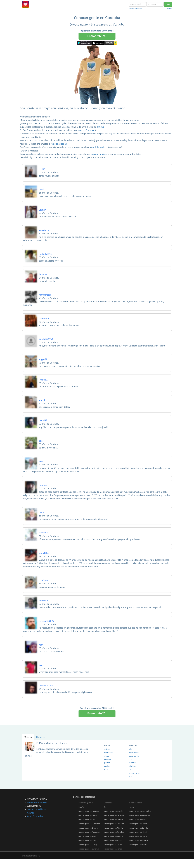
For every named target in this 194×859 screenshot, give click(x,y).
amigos (100, 127)
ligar (130, 777)
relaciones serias (59, 144)
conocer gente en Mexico (138, 845)
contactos (132, 763)
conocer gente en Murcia (138, 820)
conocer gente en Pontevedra (89, 832)
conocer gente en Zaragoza (89, 811)
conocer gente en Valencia (113, 836)
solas (106, 770)
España (81, 807)
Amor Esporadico (35, 816)
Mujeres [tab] (28, 737)
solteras (107, 749)
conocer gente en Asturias (138, 841)
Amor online (108, 803)
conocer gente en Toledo (88, 816)
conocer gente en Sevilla (87, 836)
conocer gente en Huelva (138, 836)
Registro (169, 9)
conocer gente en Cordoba (138, 828)
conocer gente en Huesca (113, 841)
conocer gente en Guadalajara (140, 811)
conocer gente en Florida (113, 849)
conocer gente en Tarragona (139, 816)
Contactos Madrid (135, 803)
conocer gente (134, 773)
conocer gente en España (113, 845)
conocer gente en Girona (138, 824)
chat (130, 770)
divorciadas (108, 753)
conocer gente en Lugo (87, 820)
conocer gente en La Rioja (113, 820)
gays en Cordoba (86, 130)
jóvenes (107, 763)
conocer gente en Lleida (87, 841)
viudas (106, 756)
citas (130, 759)
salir (130, 749)
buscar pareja (134, 756)
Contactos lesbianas (36, 809)
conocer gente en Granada (88, 828)
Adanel (30, 813)
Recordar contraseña (135, 9)
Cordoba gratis (98, 147)
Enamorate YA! (97, 36)
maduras (107, 759)
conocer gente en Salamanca (89, 824)
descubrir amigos (99, 154)
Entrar (168, 4)
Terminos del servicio (37, 803)
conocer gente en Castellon (114, 816)
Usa (105, 807)
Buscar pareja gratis (86, 803)
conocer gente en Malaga (88, 845)
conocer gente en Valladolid (114, 824)
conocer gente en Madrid (138, 832)
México (131, 807)
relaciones (132, 766)
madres (107, 766)
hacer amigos (134, 753)
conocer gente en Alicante (113, 828)
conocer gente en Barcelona (114, 832)
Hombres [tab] (40, 737)
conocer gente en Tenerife (113, 811)
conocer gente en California (89, 849)
